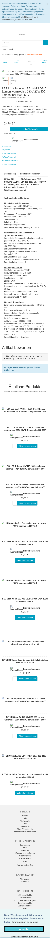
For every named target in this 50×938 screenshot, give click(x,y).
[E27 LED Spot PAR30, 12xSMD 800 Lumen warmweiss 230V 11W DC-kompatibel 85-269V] (25, 700)
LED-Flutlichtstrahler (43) (25, 900)
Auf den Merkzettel (9, 157)
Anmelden (22, 34)
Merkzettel (25, 826)
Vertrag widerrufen (25, 865)
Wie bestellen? (25, 858)
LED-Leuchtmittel (25, 895)
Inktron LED (25, 881)
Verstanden (24, 929)
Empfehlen (6, 150)
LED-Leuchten (25, 897)
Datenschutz (25, 850)
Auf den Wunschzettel (10, 160)
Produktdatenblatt (30, 139)
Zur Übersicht (4, 62)
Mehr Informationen (27, 446)
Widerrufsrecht (25, 855)
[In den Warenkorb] (15, 446)
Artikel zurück (17, 62)
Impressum (25, 845)
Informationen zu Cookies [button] (25, 922)
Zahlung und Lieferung (25, 853)
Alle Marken (25, 879)
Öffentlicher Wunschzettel (25, 831)
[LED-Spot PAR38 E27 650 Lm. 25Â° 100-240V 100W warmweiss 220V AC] (25, 757)
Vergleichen (6, 146)
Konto (25, 823)
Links (25, 818)
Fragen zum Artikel (9, 164)
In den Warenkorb (30, 129)
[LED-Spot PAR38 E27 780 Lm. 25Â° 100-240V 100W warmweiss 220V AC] (25, 581)
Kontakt (25, 815)
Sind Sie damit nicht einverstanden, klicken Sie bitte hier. (20, 18)
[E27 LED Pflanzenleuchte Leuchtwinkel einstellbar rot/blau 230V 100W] (25, 642)
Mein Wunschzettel (25, 829)
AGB (25, 847)
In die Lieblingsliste (9, 153)
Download (25, 337)
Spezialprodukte (25, 903)
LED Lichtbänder (25, 905)
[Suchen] (45, 42)
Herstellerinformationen (30, 173)
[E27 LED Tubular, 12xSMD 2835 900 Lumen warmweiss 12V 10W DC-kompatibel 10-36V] (25, 467)
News (25, 861)
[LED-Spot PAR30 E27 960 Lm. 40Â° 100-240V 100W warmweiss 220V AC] (25, 524)
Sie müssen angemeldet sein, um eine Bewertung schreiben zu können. (23, 357)
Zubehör (25, 908)
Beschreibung (10, 173)
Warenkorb (25, 821)
